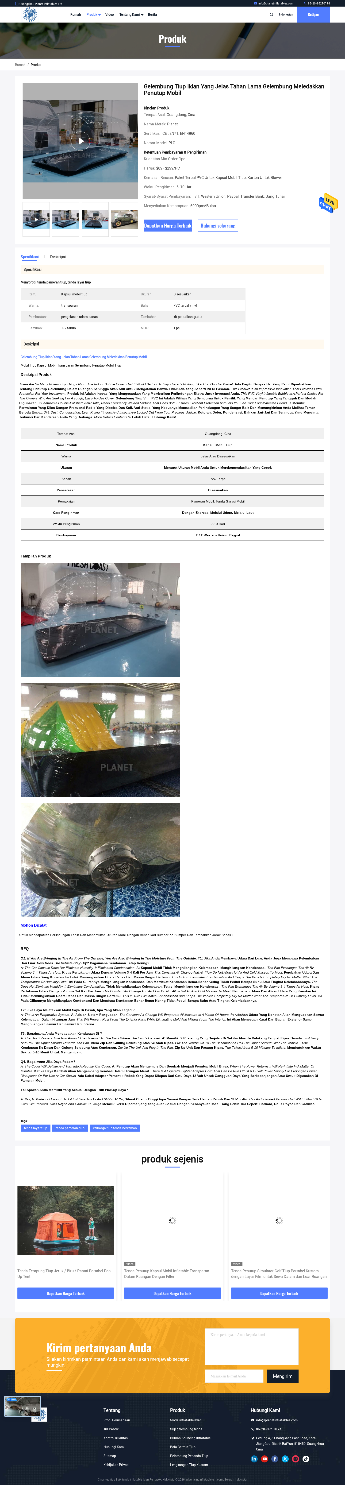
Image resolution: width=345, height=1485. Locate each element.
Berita (152, 14)
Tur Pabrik (111, 1429)
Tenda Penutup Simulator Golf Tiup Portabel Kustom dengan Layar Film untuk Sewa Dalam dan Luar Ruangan (172, 1274)
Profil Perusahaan (117, 1420)
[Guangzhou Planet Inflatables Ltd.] (30, 15)
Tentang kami (130, 14)
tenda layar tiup (35, 1128)
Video (109, 14)
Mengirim (282, 1376)
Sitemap (110, 1456)
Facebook (274, 1458)
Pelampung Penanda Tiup (189, 1456)
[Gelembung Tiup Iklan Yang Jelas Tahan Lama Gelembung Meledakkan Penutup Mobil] (80, 141)
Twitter (285, 1458)
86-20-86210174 (318, 3)
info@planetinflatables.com (276, 3)
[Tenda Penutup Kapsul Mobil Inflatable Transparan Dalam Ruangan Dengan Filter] (65, 1220)
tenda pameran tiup (70, 1128)
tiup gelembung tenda (186, 1429)
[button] (23, 1231)
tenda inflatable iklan (186, 1420)
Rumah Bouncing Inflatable (190, 1438)
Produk (92, 14)
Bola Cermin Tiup (183, 1447)
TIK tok (305, 1458)
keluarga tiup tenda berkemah (115, 1128)
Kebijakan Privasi (116, 1465)
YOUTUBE (264, 1458)
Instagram (295, 1458)
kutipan (313, 14)
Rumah (75, 14)
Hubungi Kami (114, 1447)
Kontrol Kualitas (116, 1438)
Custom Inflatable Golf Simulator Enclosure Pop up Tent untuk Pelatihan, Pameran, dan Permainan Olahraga (277, 1274)
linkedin (254, 1458)
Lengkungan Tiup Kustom (189, 1465)
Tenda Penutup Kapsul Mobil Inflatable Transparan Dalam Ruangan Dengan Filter (59, 1274)
